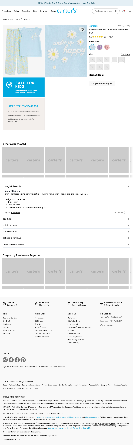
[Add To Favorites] (82, 29)
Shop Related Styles (101, 83)
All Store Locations (57, 366)
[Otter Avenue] (106, 325)
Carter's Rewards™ (42, 333)
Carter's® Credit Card (43, 330)
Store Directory (73, 343)
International (73, 324)
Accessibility (94, 385)
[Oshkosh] (116, 317)
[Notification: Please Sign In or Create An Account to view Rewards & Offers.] (124, 11)
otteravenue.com (92, 417)
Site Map (20, 388)
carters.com (40, 417)
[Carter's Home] (66, 10)
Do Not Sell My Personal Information (73, 385)
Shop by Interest (32, 388)
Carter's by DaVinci (75, 336)
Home (5, 19)
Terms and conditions (31, 385)
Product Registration (76, 340)
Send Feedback (31, 366)
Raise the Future (74, 333)
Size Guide (125, 54)
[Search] (116, 11)
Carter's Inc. (72, 318)
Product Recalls (120, 385)
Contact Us (43, 366)
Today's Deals (40, 327)
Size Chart (39, 324)
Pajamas (26, 19)
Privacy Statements (49, 385)
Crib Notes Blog (74, 321)
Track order (7, 324)
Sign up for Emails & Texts (13, 366)
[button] (130, 162)
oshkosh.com (51, 417)
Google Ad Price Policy (11, 385)
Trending (6, 11)
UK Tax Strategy (9, 388)
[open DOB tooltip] (129, 26)
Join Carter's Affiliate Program (79, 327)
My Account (39, 318)
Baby (16, 11)
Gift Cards (39, 321)
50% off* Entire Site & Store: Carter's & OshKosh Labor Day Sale (66, 3)
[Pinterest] (23, 359)
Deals (53, 11)
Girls (18, 19)
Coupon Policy (106, 385)
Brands (43, 11)
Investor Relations (42, 336)
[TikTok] (11, 359)
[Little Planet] (104, 321)
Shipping (6, 333)
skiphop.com (62, 417)
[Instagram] (5, 359)
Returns (6, 327)
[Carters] (104, 317)
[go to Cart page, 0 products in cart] (130, 11)
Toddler (26, 11)
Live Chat (6, 321)
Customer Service (10, 318)
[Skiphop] (116, 321)
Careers (71, 330)
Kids (35, 11)
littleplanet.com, (74, 417)
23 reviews (109, 37)
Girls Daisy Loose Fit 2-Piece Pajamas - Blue (108, 31)
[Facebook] (17, 359)
